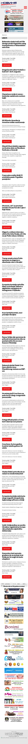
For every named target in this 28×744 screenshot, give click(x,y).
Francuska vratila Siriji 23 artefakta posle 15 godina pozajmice (12, 177)
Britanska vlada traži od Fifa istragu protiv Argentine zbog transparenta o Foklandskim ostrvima (14, 44)
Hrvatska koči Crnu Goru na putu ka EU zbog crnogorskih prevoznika (13, 395)
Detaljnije (8, 66)
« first (2, 583)
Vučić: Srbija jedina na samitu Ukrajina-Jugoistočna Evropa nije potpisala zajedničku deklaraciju (13, 528)
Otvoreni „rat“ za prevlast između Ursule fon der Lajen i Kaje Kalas (13, 207)
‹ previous (7, 583)
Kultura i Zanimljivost (10, 85)
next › (18, 583)
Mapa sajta (14, 731)
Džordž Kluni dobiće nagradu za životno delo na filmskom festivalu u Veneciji (13, 148)
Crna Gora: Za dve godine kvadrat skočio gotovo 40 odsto (12, 446)
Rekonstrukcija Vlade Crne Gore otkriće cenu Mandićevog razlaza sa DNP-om (13, 368)
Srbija (6, 487)
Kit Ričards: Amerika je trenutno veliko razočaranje (13, 121)
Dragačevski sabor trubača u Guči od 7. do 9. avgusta (13, 71)
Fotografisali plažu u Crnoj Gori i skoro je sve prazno (12, 420)
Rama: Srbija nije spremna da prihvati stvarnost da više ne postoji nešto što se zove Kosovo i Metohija (13, 340)
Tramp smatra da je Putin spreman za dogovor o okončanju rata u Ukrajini (12, 260)
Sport (6, 61)
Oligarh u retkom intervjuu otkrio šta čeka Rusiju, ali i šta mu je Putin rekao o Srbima (14, 234)
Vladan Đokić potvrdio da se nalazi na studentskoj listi (13, 472)
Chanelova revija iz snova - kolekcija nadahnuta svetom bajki (13, 96)
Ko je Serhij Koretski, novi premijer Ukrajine (12, 313)
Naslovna (4, 35)
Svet (6, 223)
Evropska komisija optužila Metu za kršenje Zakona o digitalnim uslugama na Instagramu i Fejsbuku (13, 287)
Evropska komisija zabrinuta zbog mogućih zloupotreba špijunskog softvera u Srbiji (13, 498)
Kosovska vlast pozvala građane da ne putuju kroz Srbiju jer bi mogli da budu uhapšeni (12, 556)
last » (24, 583)
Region (6, 356)
